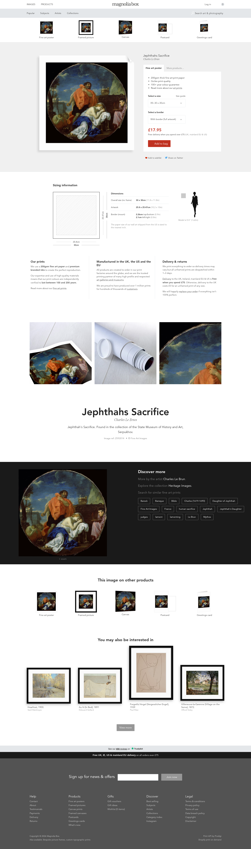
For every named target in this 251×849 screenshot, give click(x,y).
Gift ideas (112, 805)
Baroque (159, 501)
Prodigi (218, 836)
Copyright (190, 817)
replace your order (188, 291)
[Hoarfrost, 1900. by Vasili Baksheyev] (49, 685)
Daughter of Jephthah (224, 501)
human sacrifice (187, 509)
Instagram (151, 821)
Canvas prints (75, 809)
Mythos (207, 517)
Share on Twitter (175, 158)
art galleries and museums (110, 279)
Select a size (166, 96)
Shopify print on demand (209, 839)
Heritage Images (179, 486)
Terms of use (191, 809)
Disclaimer (190, 821)
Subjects (44, 13)
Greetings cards (77, 821)
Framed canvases (77, 813)
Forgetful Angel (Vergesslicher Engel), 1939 (149, 706)
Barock (144, 501)
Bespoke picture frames (54, 839)
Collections (72, 13)
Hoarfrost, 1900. (36, 707)
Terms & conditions (195, 801)
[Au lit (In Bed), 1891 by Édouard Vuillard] (100, 685)
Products (47, 4)
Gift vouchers (114, 801)
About (33, 805)
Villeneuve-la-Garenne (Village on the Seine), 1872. (200, 706)
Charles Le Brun (151, 59)
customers (132, 289)
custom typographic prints (78, 839)
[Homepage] (125, 5)
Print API (207, 836)
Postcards (73, 817)
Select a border (156, 112)
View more (125, 727)
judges (144, 517)
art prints (177, 88)
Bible (174, 501)
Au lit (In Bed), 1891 (89, 707)
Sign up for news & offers (92, 776)
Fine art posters (76, 801)
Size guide (180, 96)
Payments (35, 813)
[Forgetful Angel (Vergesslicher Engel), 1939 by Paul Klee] (151, 673)
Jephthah (207, 509)
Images (31, 4)
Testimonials (36, 809)
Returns (33, 821)
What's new (74, 825)
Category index (154, 817)
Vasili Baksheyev (35, 710)
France (167, 509)
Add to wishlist (154, 158)
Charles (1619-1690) (194, 501)
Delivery (167, 278)
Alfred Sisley (186, 710)
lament (158, 517)
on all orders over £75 (125, 755)
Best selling (152, 801)
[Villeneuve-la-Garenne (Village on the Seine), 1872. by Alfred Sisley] (202, 683)
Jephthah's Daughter (231, 509)
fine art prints (59, 288)
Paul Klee (134, 710)
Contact (34, 801)
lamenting (175, 517)
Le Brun (192, 517)
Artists (58, 13)
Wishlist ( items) (116, 809)
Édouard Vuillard (86, 710)
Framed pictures (77, 805)
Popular (31, 13)
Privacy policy (192, 805)
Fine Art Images (149, 509)
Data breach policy (195, 813)
